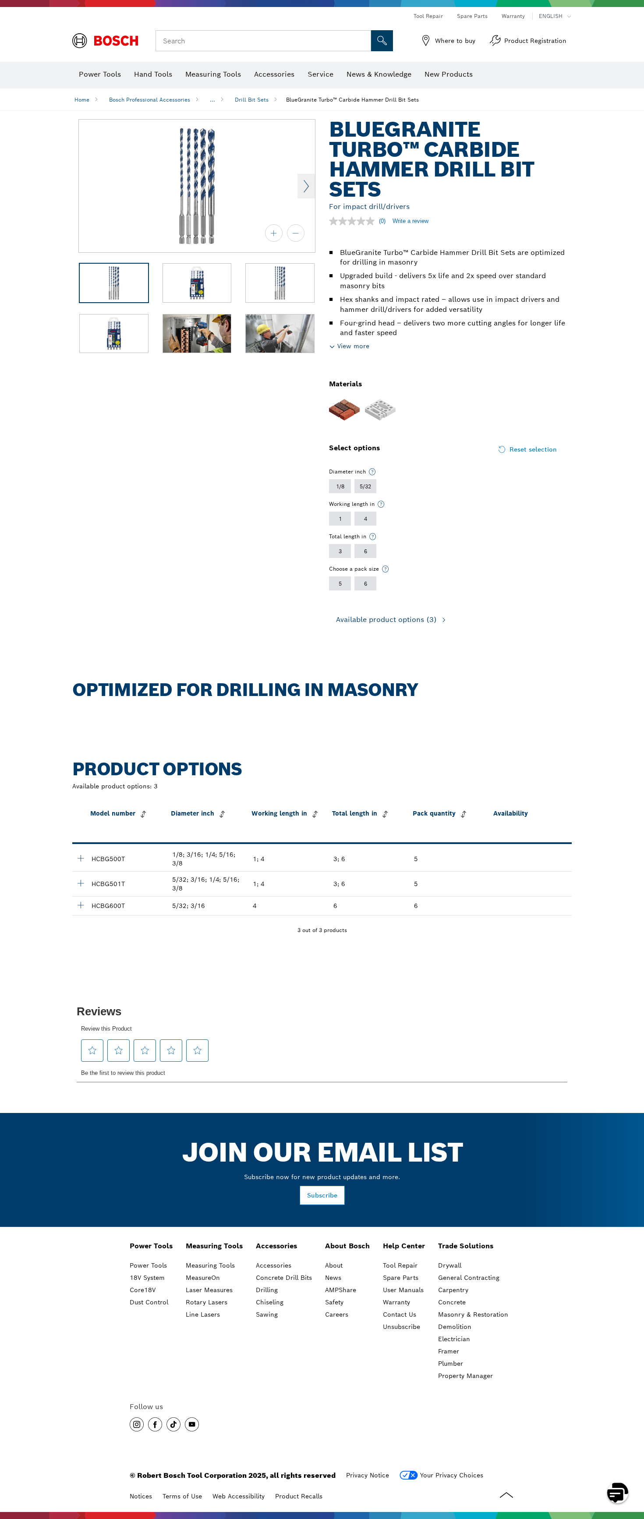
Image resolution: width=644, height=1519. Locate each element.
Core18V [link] (143, 1290)
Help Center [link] (404, 1246)
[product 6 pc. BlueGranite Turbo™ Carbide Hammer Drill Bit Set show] (80, 905)
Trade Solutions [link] (465, 1246)
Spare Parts (472, 16)
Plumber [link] (450, 1363)
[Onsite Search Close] (363, 40)
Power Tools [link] (151, 1246)
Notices (141, 1496)
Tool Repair (428, 16)
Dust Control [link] (149, 1302)
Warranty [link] (396, 1302)
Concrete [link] (452, 1302)
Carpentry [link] (453, 1290)
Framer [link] (448, 1351)
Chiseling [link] (269, 1302)
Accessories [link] (276, 1246)
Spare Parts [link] (400, 1278)
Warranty (513, 16)
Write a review (410, 221)
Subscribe (322, 1195)
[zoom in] (274, 233)
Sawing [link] (267, 1314)
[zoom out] (295, 233)
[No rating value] (354, 221)
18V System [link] (147, 1278)
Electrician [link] (454, 1339)
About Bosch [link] (347, 1246)
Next (306, 186)
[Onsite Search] (382, 40)
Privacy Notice (367, 1475)
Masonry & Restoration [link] (473, 1314)
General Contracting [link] (468, 1278)
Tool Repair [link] (400, 1265)
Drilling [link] (267, 1290)
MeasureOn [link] (203, 1278)
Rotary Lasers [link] (206, 1302)
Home (81, 99)
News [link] (333, 1278)
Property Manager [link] (465, 1376)
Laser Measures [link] (209, 1290)
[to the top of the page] (631, 1467)
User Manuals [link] (403, 1290)
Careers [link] (336, 1314)
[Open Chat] (617, 1492)
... (212, 99)
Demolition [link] (454, 1327)
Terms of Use (182, 1496)
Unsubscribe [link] (401, 1327)
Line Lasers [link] (203, 1314)
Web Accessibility (238, 1496)
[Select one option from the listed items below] (372, 472)
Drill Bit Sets (252, 99)
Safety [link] (334, 1302)
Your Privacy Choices (451, 1475)
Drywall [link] (449, 1265)
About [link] (334, 1265)
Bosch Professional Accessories (149, 99)
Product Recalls (298, 1496)
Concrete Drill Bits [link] (284, 1278)
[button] (137, 1424)
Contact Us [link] (399, 1314)
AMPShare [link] (340, 1290)
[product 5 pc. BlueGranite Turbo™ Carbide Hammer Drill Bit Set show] (80, 858)
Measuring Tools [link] (214, 1246)
